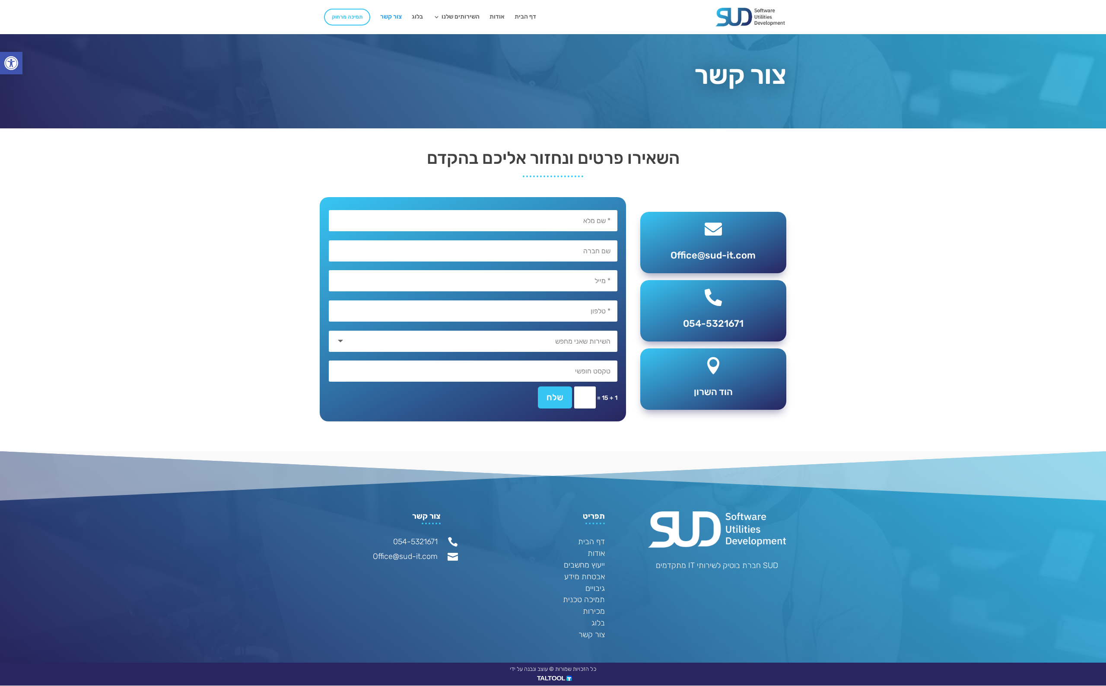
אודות (497, 17)
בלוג (417, 17)
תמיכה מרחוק (347, 17)
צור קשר (391, 17)
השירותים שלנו (461, 17)
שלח (555, 397)
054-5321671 (415, 541)
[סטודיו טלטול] (554, 679)
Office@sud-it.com (405, 556)
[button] (11, 63)
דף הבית (525, 17)
